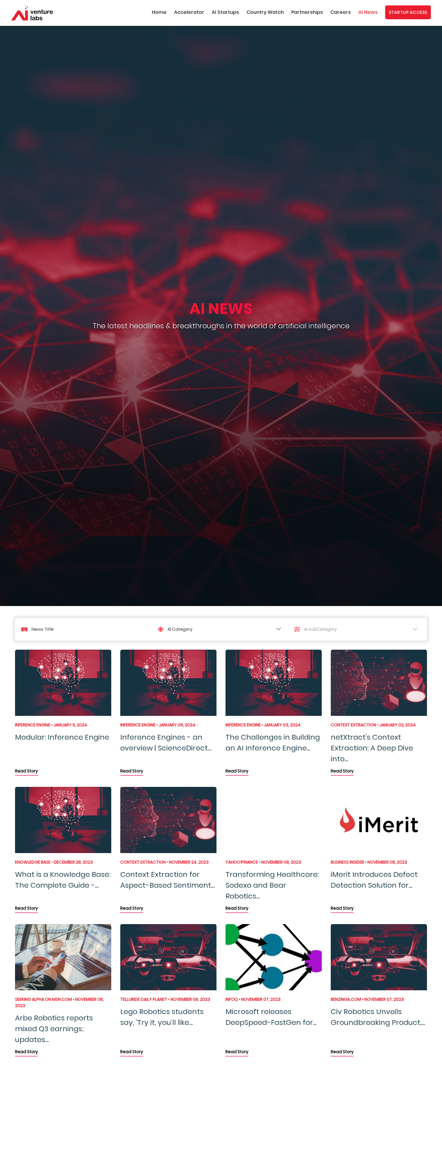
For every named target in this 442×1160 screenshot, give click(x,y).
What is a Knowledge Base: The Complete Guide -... (62, 879)
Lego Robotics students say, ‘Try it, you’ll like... (162, 1017)
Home (159, 12)
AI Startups (225, 12)
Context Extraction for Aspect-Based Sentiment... (167, 879)
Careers (340, 12)
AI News (368, 12)
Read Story (26, 771)
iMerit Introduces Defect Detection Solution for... (374, 879)
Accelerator (189, 12)
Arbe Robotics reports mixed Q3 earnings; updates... (54, 1028)
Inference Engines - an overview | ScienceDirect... (165, 742)
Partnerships (307, 12)
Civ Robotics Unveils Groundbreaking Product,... (378, 1017)
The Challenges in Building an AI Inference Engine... (273, 742)
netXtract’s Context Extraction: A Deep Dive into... (372, 748)
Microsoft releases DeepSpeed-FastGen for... (271, 1017)
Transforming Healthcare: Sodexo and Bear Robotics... (272, 885)
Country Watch (265, 12)
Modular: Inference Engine (62, 737)
